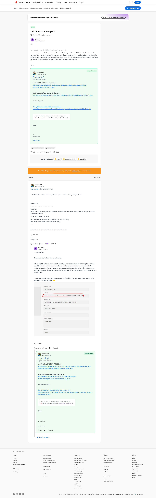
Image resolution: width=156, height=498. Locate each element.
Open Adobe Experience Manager (114, 17)
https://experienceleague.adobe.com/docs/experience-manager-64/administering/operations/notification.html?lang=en (63, 95)
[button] (133, 8)
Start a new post (76, 170)
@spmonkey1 (38, 77)
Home (15, 8)
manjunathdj (40, 72)
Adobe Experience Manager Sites (51, 8)
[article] (64, 214)
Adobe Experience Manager (36, 8)
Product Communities (23, 8)
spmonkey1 (38, 39)
